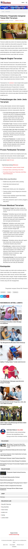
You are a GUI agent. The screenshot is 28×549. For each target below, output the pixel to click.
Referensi (8, 11)
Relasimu (6, 20)
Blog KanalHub (5, 507)
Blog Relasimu (8, 540)
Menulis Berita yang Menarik (7, 480)
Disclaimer (12, 544)
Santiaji (3, 515)
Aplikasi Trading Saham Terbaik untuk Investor (13, 362)
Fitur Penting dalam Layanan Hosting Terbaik (13, 167)
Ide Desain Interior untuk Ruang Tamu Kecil (13, 169)
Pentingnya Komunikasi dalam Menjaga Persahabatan (13, 461)
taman (9, 292)
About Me (5, 544)
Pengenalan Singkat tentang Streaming (16, 472)
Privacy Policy (20, 544)
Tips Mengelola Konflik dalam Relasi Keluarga (12, 342)
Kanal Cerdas (4, 509)
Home (3, 11)
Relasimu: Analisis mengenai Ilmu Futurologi (11, 485)
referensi (3, 292)
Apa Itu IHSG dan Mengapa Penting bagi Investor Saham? (13, 482)
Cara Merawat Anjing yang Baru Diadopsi (10, 477)
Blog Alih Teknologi (6, 504)
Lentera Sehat (4, 517)
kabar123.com (10, 160)
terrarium (11, 83)
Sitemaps (14, 546)
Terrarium (15, 292)
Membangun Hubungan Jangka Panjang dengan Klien (13, 458)
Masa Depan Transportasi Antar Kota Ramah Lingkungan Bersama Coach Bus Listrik (16, 446)
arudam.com (4, 512)
